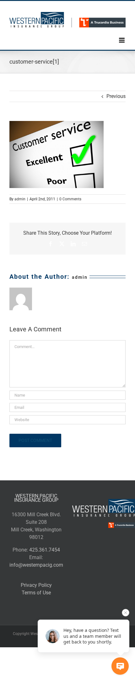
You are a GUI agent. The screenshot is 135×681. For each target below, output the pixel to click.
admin (19, 199)
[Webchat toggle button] (120, 666)
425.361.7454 (44, 550)
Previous (116, 96)
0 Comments (70, 199)
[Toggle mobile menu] (122, 35)
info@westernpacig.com (36, 565)
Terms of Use (36, 593)
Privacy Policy (36, 585)
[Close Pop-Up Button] (125, 612)
